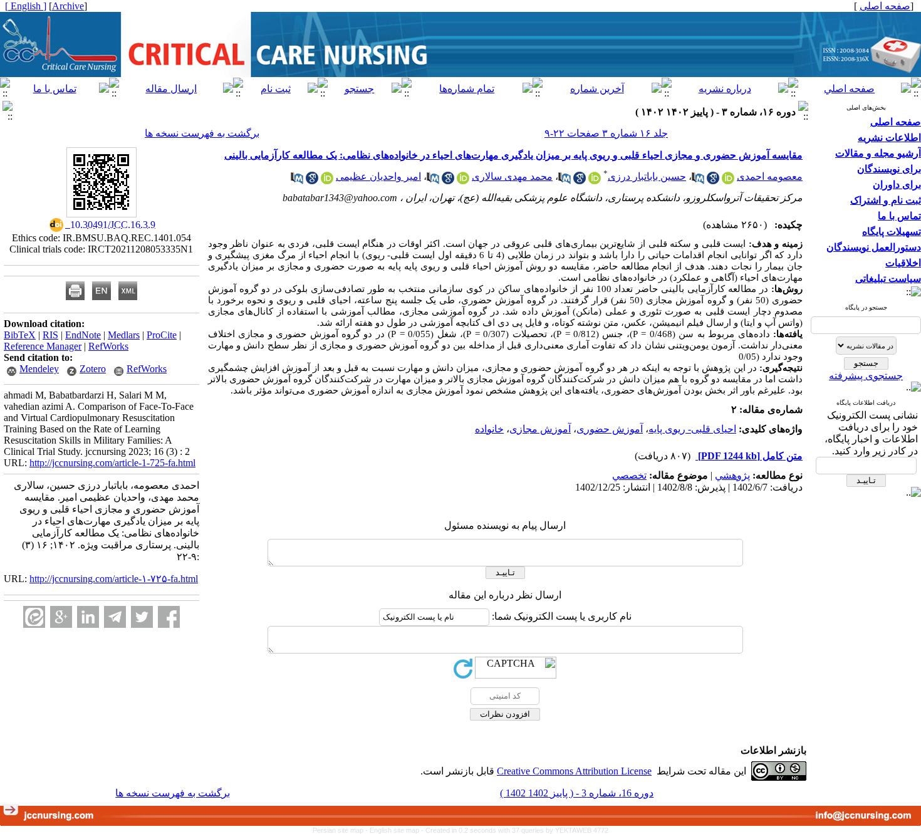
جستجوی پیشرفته (866, 375)
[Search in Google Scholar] (713, 180)
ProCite (162, 335)
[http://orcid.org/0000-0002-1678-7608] (327, 180)
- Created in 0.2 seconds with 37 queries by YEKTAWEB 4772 (514, 830)
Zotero (93, 368)
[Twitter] (142, 617)
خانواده (489, 429)
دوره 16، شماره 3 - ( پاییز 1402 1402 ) (576, 793)
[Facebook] (169, 617)
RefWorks (108, 346)
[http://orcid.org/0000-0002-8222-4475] (594, 180)
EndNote (83, 335)
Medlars (124, 335)
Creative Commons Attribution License (574, 771)
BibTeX (20, 335)
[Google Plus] (61, 617)
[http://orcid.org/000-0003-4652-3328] (463, 180)
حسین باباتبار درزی (647, 176)
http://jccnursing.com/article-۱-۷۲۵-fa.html (113, 578)
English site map (395, 830)
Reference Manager (42, 346)
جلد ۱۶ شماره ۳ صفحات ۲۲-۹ (606, 133)
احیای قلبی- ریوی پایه (692, 429)
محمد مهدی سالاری (512, 176)
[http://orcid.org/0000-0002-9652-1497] (728, 180)
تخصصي (629, 475)
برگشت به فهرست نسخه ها (202, 133)
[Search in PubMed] (698, 180)
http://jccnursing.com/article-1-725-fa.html (112, 462)
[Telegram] (115, 617)
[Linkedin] (88, 617)
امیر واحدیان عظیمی (378, 176)
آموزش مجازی (540, 429)
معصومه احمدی (770, 176)
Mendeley (39, 368)
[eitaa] (34, 617)
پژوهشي (732, 475)
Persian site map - (341, 830)
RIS (50, 335)
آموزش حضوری (609, 429)
